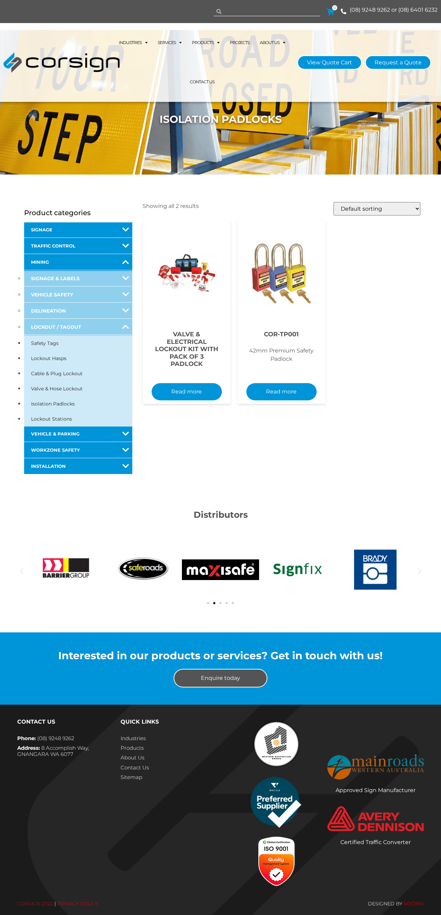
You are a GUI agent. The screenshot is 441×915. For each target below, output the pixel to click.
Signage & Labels (55, 278)
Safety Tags (45, 343)
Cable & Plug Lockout (57, 373)
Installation (48, 466)
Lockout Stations (51, 419)
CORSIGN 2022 (35, 904)
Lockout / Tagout (56, 327)
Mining (40, 262)
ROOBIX (414, 904)
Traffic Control (53, 246)
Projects (239, 42)
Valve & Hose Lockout (57, 389)
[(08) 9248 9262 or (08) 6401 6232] (343, 11)
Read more (186, 391)
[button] (21, 571)
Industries (130, 42)
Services (167, 42)
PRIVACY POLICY (78, 904)
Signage (41, 229)
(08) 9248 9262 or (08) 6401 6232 (394, 10)
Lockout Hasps (48, 358)
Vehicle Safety (52, 295)
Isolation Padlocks (53, 404)
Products (203, 42)
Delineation (48, 311)
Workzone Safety (55, 450)
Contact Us (202, 81)
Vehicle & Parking (55, 434)
